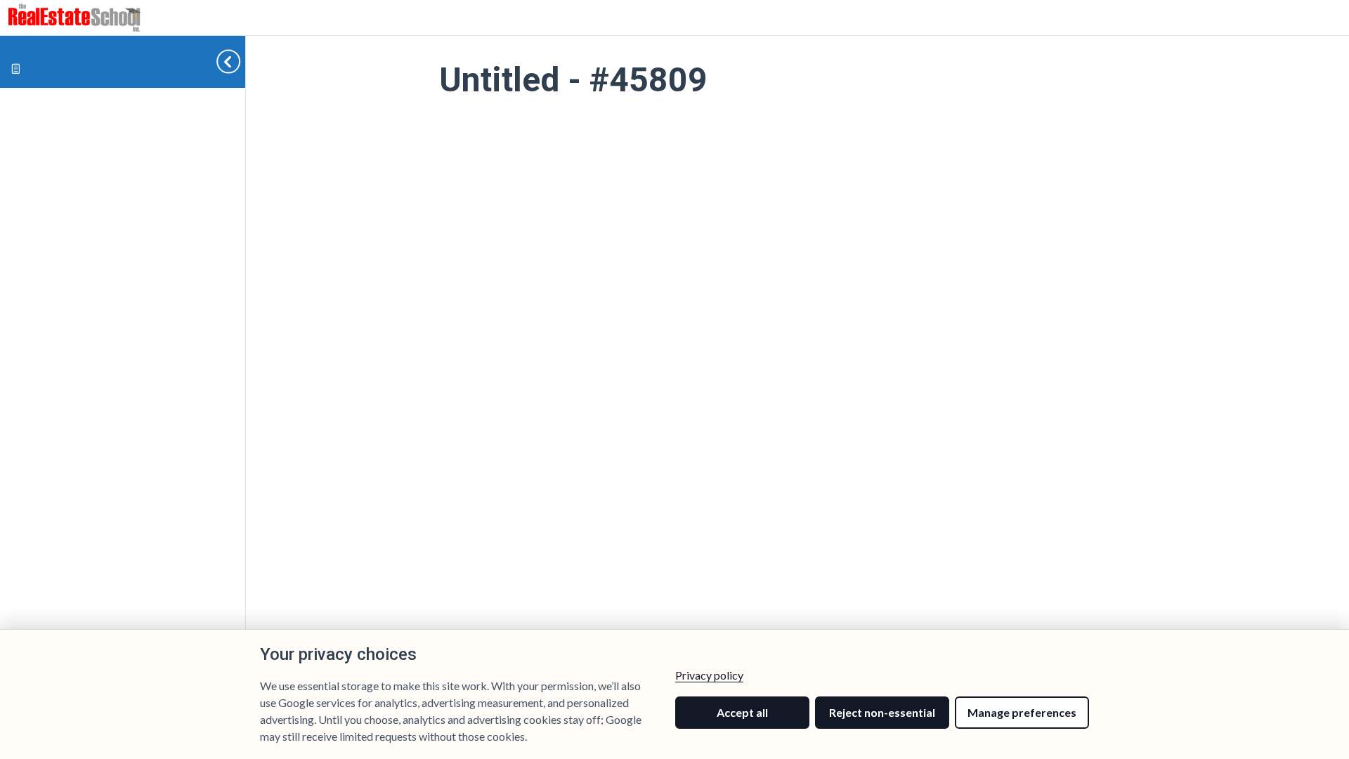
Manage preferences (1021, 712)
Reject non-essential (882, 712)
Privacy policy (709, 675)
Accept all (742, 712)
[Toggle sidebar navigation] (217, 61)
